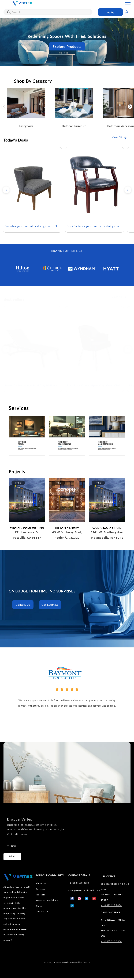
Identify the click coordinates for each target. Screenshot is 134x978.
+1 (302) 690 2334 (78, 883)
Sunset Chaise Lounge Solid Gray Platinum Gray (32, 385)
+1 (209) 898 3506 (111, 941)
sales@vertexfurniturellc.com (84, 890)
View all (117, 137)
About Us (41, 883)
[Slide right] (127, 189)
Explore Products (67, 46)
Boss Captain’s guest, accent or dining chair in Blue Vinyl (94, 226)
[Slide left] (6, 189)
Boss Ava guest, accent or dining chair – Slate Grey (32, 226)
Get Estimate (50, 604)
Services (40, 889)
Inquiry (110, 12)
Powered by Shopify (80, 962)
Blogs (39, 906)
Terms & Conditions (47, 900)
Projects (40, 894)
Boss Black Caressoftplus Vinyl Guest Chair (94, 385)
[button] (128, 4)
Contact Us (23, 604)
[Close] (9, 12)
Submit (12, 856)
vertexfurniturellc (61, 962)
